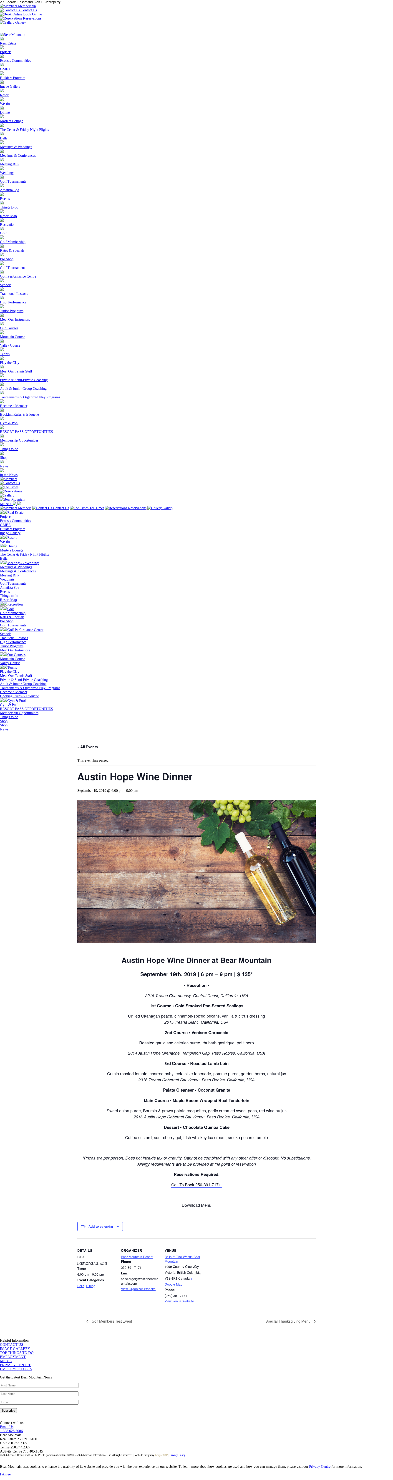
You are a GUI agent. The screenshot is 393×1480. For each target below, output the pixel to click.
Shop (4, 725)
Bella (80, 1286)
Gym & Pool (9, 705)
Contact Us (28, 10)
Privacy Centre (319, 1466)
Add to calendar (100, 1226)
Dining (90, 1286)
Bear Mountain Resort (137, 1256)
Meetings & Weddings (16, 567)
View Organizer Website (138, 1288)
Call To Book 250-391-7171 (196, 1184)
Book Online (32, 14)
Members (24, 508)
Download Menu (196, 1205)
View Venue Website (179, 1301)
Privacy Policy (177, 1455)
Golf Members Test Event (111, 1321)
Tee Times (96, 508)
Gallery (20, 22)
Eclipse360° (161, 1455)
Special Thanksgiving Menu (288, 1321)
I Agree (5, 1474)
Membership (26, 6)
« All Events (87, 746)
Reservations (31, 18)
